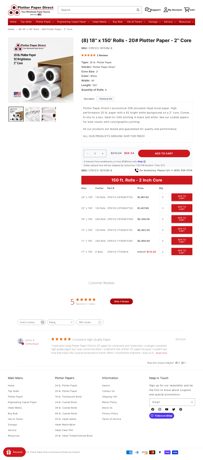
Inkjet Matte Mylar (65, 424)
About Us (107, 407)
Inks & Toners (15, 418)
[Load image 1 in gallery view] (16, 114)
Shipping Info (109, 396)
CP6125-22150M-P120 (120, 208)
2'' (97, 71)
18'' (93, 80)
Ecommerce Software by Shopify (64, 452)
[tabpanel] (137, 122)
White (93, 76)
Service (12, 430)
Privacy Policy (110, 413)
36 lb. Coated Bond (66, 407)
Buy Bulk (13, 413)
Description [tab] (89, 99)
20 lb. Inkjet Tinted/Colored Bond (74, 435)
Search (106, 385)
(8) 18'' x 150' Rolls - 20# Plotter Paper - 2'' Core (45, 29)
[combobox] (100, 9)
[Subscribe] (191, 402)
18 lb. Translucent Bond (68, 396)
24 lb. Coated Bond (66, 402)
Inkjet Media (15, 407)
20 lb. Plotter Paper (101, 62)
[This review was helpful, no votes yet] (177, 363)
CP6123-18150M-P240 (120, 219)
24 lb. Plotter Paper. (66, 385)
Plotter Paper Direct (104, 67)
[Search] (138, 9)
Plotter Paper (15, 396)
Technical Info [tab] (105, 99)
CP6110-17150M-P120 (120, 230)
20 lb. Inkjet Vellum (65, 418)
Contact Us (108, 390)
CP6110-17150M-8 (117, 251)
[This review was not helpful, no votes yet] (182, 363)
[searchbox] (28, 322)
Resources (14, 435)
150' (94, 85)
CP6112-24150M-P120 (120, 197)
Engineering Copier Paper (22, 402)
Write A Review (121, 301)
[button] (44, 21)
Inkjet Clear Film (64, 430)
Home (11, 29)
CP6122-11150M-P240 (120, 240)
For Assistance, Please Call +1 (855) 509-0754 (166, 170)
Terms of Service (111, 418)
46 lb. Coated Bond (66, 413)
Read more (161, 352)
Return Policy (109, 402)
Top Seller (13, 390)
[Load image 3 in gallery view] (48, 114)
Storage (12, 424)
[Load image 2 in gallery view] (32, 114)
